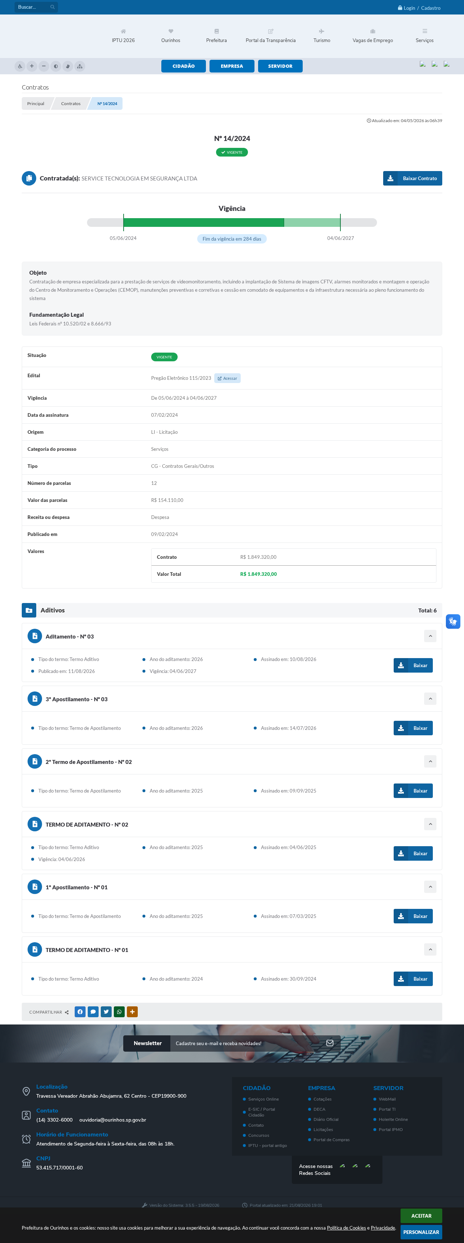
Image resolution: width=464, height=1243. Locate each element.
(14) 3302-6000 (54, 1120)
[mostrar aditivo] (430, 636)
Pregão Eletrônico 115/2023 (194, 378)
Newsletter (148, 1043)
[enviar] (330, 1043)
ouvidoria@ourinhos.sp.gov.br (112, 1120)
